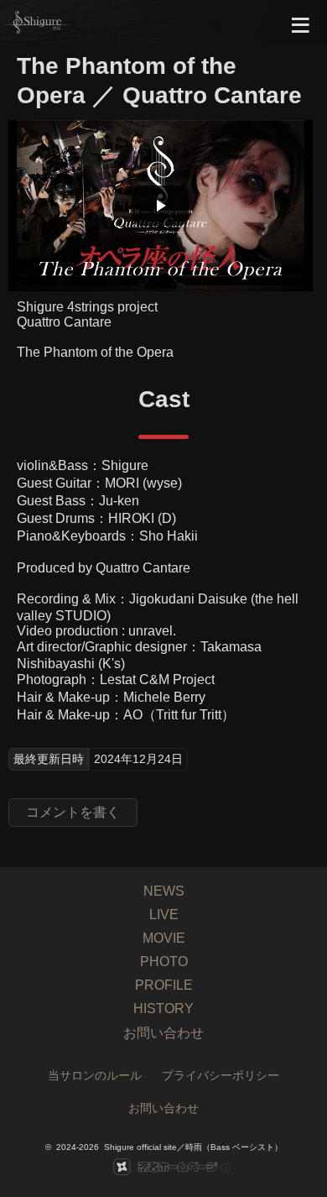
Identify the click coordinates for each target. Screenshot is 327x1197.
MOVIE (164, 938)
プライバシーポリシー (220, 1075)
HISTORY (163, 1008)
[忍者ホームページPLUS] (163, 1166)
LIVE (164, 914)
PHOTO (164, 961)
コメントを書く (73, 812)
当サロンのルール (95, 1075)
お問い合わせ (163, 1033)
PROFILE (164, 985)
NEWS (163, 891)
